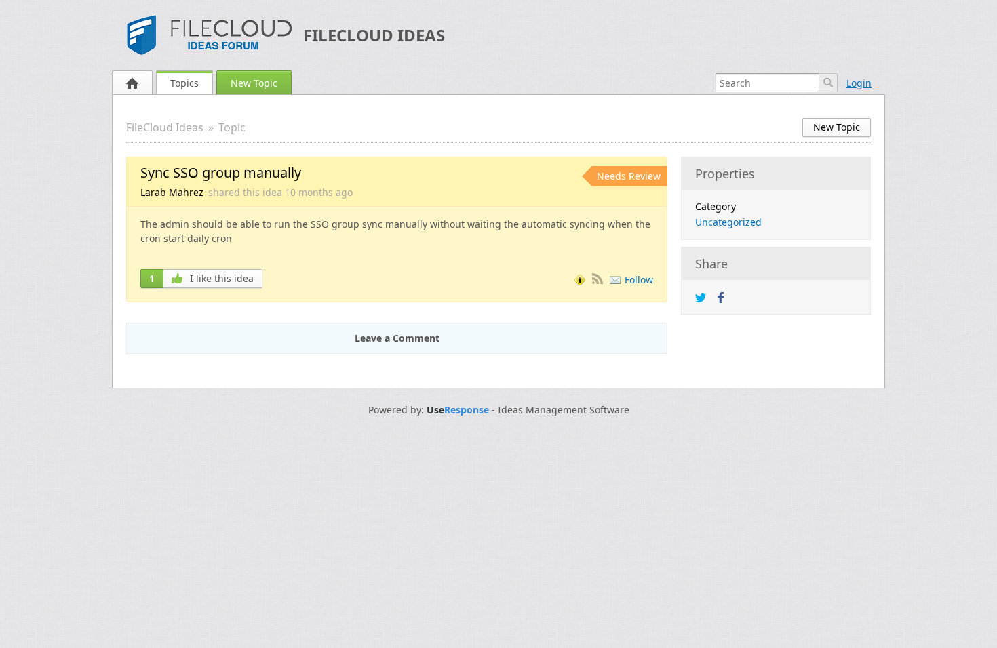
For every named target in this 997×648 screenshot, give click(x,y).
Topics (184, 83)
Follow (639, 279)
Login (859, 83)
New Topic (254, 83)
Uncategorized (728, 222)
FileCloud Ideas (374, 35)
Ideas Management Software (563, 410)
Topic (232, 127)
